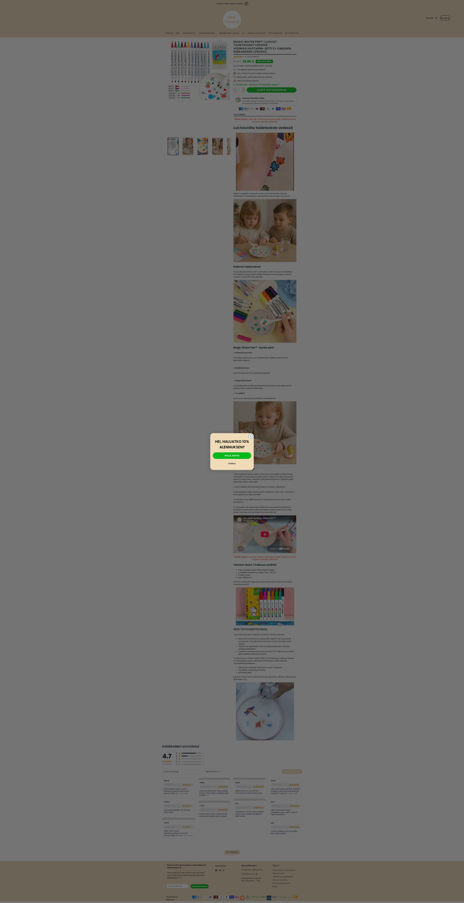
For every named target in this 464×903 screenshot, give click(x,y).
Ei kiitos (232, 463)
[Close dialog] (251, 436)
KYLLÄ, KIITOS (232, 455)
